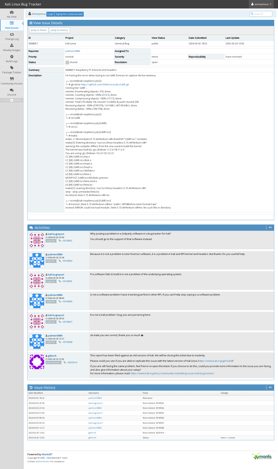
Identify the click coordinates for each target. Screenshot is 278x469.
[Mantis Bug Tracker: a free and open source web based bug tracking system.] (261, 456)
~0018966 (66, 301)
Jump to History (59, 30)
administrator (43, 461)
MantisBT (47, 454)
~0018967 (66, 321)
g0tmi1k (52, 355)
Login (50, 14)
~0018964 (66, 260)
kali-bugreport (56, 234)
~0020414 (71, 362)
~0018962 (66, 240)
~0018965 (66, 281)
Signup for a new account (69, 14)
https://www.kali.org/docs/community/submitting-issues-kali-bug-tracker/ (172, 373)
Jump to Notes (39, 30)
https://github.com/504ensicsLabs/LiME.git (105, 84)
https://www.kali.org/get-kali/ (215, 361)
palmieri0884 (72, 51)
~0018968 (66, 342)
